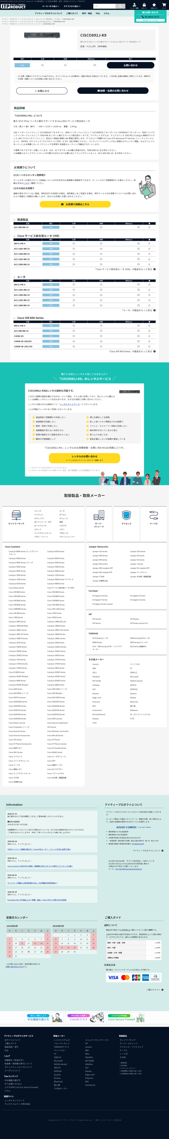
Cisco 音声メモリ (15, 748)
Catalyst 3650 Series (55, 655)
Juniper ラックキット (138, 572)
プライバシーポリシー (128, 1068)
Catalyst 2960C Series (18, 630)
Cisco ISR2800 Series (55, 596)
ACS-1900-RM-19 (21, 253)
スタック (37, 529)
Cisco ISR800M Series (17, 609)
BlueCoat (134, 701)
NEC (94, 706)
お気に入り (43, 91)
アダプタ (62, 525)
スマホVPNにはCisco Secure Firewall (21, 1087)
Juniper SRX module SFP (102, 568)
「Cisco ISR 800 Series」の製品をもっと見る (130, 351)
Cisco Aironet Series (17, 731)
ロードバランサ (40, 525)
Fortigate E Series (137, 595)
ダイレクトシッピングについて (18, 1066)
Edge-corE (96, 697)
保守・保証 (87, 13)
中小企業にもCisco (13, 1083)
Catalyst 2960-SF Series (18, 634)
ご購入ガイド (72, 13)
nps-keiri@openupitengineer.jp (128, 869)
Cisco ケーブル (14, 765)
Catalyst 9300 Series (17, 566)
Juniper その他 (98, 576)
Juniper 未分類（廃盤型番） (141, 576)
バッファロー (135, 664)
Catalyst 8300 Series (17, 558)
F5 (131, 668)
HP (90, 614)
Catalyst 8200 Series (55, 551)
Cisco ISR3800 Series (55, 600)
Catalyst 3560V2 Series (56, 646)
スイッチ (37, 511)
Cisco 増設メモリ (15, 769)
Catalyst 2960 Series (17, 621)
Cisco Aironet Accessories (19, 735)
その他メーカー (61, 1088)
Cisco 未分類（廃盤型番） (57, 777)
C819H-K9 (18, 336)
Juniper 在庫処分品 (100, 580)
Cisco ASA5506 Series (17, 706)
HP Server (96, 623)
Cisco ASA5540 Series (17, 714)
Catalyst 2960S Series (56, 625)
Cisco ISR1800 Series (55, 592)
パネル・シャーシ (41, 536)
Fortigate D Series (100, 595)
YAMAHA (93, 633)
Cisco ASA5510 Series (17, 710)
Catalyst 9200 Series (55, 562)
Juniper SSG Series (137, 551)
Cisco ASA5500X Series (18, 701)
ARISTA (133, 685)
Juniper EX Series (137, 555)
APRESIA (134, 689)
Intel (94, 722)
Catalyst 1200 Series (55, 575)
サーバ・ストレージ (128, 1043)
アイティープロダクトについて (48, 13)
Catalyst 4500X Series (56, 676)
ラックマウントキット (43, 533)
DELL (94, 672)
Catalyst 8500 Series (55, 558)
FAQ (98, 13)
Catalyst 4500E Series (56, 672)
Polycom (96, 701)
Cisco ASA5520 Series (56, 710)
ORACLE (133, 672)
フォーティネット (62, 1043)
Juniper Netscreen (100, 564)
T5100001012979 (138, 844)
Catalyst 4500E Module (18, 676)
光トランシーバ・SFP (42, 522)
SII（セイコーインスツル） (140, 714)
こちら (26, 183)
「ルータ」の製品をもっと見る (136, 310)
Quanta (133, 693)
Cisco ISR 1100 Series (56, 609)
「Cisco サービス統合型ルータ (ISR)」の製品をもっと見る (123, 269)
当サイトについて (12, 1039)
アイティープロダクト (69, 1120)
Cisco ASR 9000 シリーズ (18, 693)
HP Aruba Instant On (139, 623)
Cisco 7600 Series (54, 617)
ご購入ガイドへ (153, 989)
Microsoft (134, 676)
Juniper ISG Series (99, 551)
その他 (123, 1057)
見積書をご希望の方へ (14, 1060)
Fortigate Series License (102, 604)
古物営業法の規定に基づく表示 (131, 1074)
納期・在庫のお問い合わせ (114, 90)
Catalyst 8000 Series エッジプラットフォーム (23, 552)
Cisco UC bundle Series (56, 748)
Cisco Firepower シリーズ (19, 727)
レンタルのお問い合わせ (84, 458)
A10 (94, 689)
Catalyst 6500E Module (18, 684)
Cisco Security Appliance (57, 722)
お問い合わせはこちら (14, 966)
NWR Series (97, 642)
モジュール (63, 518)
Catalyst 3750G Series (18, 668)
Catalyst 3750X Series (56, 659)
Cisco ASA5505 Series (56, 701)
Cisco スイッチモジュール (19, 760)
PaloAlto (96, 676)
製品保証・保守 (11, 1046)
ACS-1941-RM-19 (21, 259)
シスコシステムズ (62, 1039)
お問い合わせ (131, 65)
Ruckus (133, 697)
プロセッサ (63, 533)
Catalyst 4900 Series (17, 680)
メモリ (62, 529)
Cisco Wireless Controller (58, 731)
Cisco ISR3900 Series (17, 604)
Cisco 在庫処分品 (15, 781)
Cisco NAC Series (16, 752)
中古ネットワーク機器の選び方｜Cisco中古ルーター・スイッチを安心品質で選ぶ (39, 849)
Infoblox (96, 685)
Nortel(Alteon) (98, 714)
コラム (106, 13)
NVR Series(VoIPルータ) (140, 638)
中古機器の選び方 (12, 1080)
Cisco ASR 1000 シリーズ (57, 689)
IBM (94, 668)
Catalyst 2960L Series (56, 638)
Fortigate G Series (137, 599)
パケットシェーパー (67, 536)
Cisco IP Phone (53, 739)
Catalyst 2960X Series (56, 634)
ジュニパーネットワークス (97, 1039)
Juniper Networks (98, 546)
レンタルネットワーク (70, 404)
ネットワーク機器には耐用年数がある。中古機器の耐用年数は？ (32, 883)
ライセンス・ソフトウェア (131, 1046)
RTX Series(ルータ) (100, 638)
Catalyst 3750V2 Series (18, 663)
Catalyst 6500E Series (56, 680)
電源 (61, 522)
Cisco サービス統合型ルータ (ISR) (60, 587)
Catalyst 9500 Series (17, 571)
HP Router (134, 619)
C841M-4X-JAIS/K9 (22, 341)
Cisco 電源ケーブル (54, 765)
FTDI (132, 718)
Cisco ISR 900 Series (17, 613)
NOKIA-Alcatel (136, 680)
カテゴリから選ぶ (71, 6)
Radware (134, 710)
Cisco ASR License (54, 718)
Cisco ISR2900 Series (17, 600)
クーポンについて (12, 1070)
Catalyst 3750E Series (56, 663)
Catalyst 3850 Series (55, 668)
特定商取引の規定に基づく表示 (131, 1071)
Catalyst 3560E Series (18, 651)
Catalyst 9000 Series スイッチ (21, 562)
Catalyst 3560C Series (56, 651)
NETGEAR (96, 680)
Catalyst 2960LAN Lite (56, 621)
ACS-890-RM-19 (21, 227)
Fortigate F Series (99, 599)
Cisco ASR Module (54, 693)
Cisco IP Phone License (57, 743)
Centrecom (97, 710)
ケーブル (123, 1050)
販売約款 (124, 1063)
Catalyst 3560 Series (55, 642)
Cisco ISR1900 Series (17, 596)
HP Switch (96, 619)
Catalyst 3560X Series (18, 646)
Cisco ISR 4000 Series (56, 604)
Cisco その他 (14, 777)
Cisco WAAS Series (54, 752)
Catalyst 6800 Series (55, 684)
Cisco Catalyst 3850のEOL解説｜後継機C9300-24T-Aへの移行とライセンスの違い (40, 866)
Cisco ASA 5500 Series (56, 697)
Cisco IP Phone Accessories (20, 743)
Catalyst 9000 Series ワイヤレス (60, 579)
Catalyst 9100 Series (17, 583)
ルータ (62, 511)
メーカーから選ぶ (49, 6)
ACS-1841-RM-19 (21, 248)
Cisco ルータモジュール (56, 756)
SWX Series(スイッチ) (138, 642)
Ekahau (95, 718)
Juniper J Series (136, 564)
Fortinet (93, 590)
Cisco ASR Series (15, 689)
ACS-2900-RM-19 (21, 264)
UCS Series (51, 727)
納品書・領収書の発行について (18, 1063)
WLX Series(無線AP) (138, 646)
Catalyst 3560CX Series (18, 655)
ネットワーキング (127, 1039)
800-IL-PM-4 (19, 243)
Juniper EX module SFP (139, 568)
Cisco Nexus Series (16, 587)
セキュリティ (39, 518)
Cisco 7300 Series (16, 617)
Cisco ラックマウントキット (20, 773)
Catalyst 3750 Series (17, 659)
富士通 (132, 706)
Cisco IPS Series (15, 739)
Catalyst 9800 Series (55, 583)
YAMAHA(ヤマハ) (61, 1046)
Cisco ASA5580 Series (17, 718)
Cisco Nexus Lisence (17, 722)
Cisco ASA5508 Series (56, 706)
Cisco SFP (51, 760)
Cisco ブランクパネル (55, 773)
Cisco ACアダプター (55, 769)
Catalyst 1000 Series (17, 575)
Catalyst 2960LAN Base (18, 625)
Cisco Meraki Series (55, 735)
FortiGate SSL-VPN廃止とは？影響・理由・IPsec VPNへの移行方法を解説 (36, 900)
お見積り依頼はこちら (76, 204)
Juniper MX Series (99, 559)
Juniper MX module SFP (102, 572)
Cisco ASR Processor (17, 697)
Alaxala (95, 693)
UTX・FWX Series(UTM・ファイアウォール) (107, 647)
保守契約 (124, 1065)
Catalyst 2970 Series (17, 642)
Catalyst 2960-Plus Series (58, 630)
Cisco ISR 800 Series (17, 592)
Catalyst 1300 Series (17, 579)
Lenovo (95, 664)
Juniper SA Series (137, 559)
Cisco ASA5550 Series (56, 714)
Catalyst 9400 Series (55, 566)
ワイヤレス (38, 514)
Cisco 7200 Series (54, 613)
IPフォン (62, 514)
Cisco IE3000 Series (17, 672)
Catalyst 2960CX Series (18, 638)
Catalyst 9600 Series (55, 571)
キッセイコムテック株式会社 (17, 1103)
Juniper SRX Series (100, 555)
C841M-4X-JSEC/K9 (23, 346)
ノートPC (124, 1053)
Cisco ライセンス (15, 756)
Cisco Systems (12, 546)
